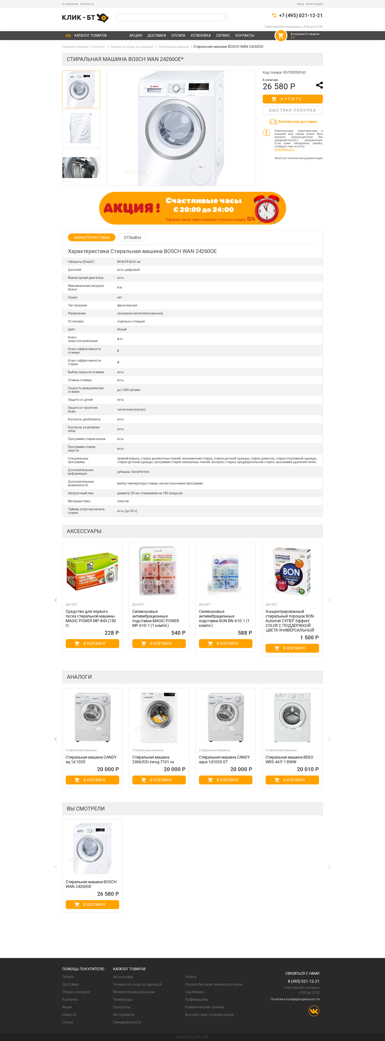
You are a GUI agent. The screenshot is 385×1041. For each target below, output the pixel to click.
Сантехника (194, 992)
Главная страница (75, 47)
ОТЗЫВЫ (132, 237)
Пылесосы (121, 1007)
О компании (70, 4)
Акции (135, 35)
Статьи (67, 1022)
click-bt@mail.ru (284, 149)
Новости (69, 1015)
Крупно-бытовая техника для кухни (213, 984)
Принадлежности (127, 1022)
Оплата (178, 35)
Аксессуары (123, 977)
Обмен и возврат (76, 992)
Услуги (190, 977)
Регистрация (314, 4)
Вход (300, 4)
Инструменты (124, 1015)
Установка (200, 35)
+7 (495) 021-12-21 (301, 15)
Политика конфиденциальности (294, 999)
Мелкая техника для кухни (134, 992)
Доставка (156, 35)
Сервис (223, 35)
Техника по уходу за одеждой (132, 47)
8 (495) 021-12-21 (303, 981)
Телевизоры (123, 999)
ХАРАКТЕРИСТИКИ (92, 237)
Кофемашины (196, 999)
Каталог (90, 35)
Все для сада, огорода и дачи (209, 1015)
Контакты (87, 4)
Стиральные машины (174, 47)
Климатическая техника (204, 1007)
